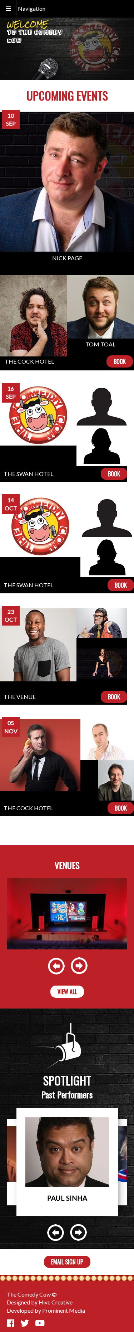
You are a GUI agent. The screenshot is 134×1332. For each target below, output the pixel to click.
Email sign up (67, 1262)
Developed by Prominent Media (46, 1310)
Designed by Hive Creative (40, 1302)
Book (120, 361)
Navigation (31, 8)
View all (67, 991)
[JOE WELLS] (33, 315)
